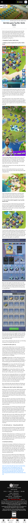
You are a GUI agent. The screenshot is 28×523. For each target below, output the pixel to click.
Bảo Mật (22, 491)
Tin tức (7, 20)
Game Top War (5, 465)
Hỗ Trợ (5, 491)
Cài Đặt (10, 491)
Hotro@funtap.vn (15, 494)
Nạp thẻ (17, 522)
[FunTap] (14, 485)
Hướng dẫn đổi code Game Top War (11, 472)
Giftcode (3, 522)
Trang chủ (3, 20)
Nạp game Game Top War (9, 468)
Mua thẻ (10, 522)
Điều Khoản (16, 491)
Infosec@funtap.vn (18, 496)
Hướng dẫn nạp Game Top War (15, 465)
